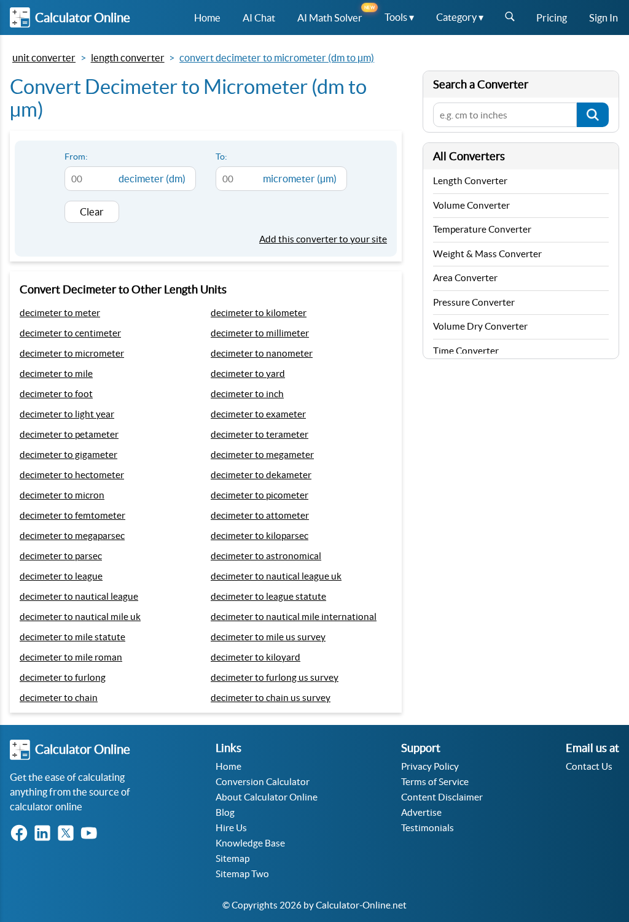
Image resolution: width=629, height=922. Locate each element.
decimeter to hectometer (72, 475)
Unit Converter (44, 57)
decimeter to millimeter (260, 333)
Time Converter (466, 351)
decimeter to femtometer (72, 515)
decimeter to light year (67, 414)
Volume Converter (471, 205)
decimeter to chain (59, 697)
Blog (225, 812)
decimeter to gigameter (68, 454)
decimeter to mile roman (71, 657)
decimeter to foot (56, 394)
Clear (92, 211)
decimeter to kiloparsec (259, 535)
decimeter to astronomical (266, 556)
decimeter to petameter (69, 434)
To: (221, 156)
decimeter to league (61, 576)
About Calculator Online (267, 797)
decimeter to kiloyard (255, 657)
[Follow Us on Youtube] (91, 834)
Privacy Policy (430, 766)
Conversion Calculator (263, 782)
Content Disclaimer (442, 797)
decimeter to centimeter (70, 333)
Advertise (421, 812)
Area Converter (465, 278)
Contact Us (589, 766)
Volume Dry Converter (480, 326)
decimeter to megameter (262, 454)
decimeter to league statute (268, 596)
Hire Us (231, 828)
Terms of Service (435, 782)
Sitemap (232, 858)
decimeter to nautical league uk (276, 576)
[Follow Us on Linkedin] (45, 834)
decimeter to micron (62, 495)
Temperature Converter (482, 229)
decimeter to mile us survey (268, 637)
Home (228, 766)
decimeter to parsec (61, 556)
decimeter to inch (247, 394)
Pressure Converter (474, 302)
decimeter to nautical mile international (294, 616)
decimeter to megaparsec (72, 535)
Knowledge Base (250, 843)
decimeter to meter (60, 313)
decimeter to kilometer (259, 313)
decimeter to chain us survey (270, 697)
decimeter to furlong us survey (274, 677)
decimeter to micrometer (72, 353)
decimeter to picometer (259, 495)
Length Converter (128, 57)
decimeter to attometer (260, 515)
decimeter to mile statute (72, 637)
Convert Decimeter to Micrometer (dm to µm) (276, 57)
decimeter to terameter (259, 434)
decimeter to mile (56, 373)
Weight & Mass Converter (487, 254)
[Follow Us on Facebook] (21, 834)
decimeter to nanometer (262, 353)
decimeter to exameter (258, 414)
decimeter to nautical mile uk (80, 616)
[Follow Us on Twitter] (68, 834)
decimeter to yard (248, 373)
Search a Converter (480, 84)
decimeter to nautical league (79, 596)
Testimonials (427, 828)
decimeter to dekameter (261, 475)
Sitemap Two (242, 874)
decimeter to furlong (63, 677)
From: (76, 156)
